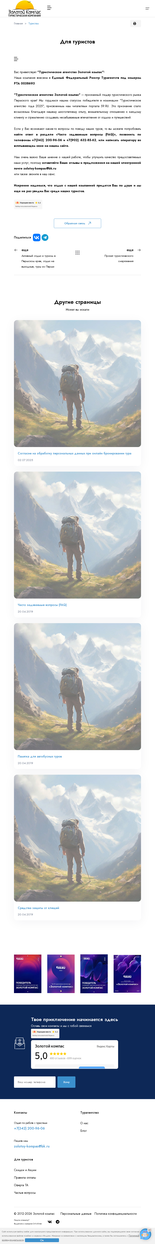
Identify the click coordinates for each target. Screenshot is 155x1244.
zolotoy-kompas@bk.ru (32, 1146)
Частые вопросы (25, 1193)
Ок (42, 1240)
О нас (84, 1123)
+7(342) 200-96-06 (29, 1128)
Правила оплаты (25, 1177)
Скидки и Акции (25, 1170)
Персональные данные (75, 1214)
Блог (83, 1131)
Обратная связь (74, 223)
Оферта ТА (21, 1185)
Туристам (33, 23)
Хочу (66, 1082)
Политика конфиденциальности (115, 1214)
